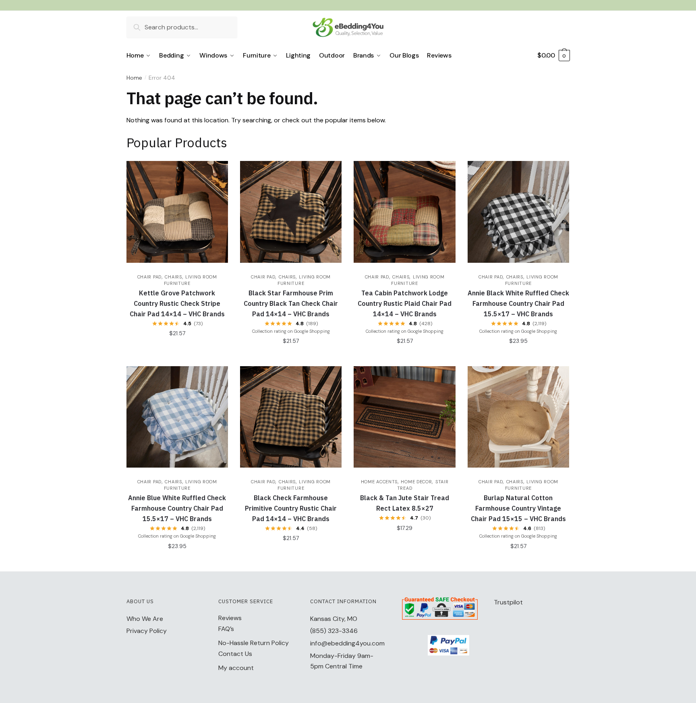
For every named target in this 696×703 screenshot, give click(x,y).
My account (236, 668)
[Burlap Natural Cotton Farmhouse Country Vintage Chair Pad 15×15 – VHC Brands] (518, 417)
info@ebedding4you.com (347, 643)
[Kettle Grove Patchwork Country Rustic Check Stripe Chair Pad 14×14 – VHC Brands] (177, 211)
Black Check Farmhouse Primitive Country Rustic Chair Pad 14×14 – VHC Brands (291, 508)
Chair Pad (149, 277)
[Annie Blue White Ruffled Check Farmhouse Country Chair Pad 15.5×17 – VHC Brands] (177, 417)
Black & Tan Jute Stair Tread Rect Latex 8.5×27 (404, 503)
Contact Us (235, 653)
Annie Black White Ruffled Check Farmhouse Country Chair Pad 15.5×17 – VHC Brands (518, 303)
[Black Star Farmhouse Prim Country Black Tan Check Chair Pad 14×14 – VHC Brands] (291, 211)
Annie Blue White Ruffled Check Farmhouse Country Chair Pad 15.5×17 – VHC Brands (177, 508)
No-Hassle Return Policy (253, 643)
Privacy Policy (146, 631)
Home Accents (379, 481)
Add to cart (177, 349)
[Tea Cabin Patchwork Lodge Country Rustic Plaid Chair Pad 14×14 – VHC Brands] (404, 211)
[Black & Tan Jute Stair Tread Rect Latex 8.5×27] (404, 417)
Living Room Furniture (190, 485)
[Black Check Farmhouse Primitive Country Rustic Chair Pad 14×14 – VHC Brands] (291, 417)
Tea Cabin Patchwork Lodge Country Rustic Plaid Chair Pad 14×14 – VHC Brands (405, 303)
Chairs (173, 277)
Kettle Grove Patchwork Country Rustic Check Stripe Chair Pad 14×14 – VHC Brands (177, 303)
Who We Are (144, 618)
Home (134, 77)
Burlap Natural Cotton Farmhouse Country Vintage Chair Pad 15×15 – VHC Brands (518, 508)
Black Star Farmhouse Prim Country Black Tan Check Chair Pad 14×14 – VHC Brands (291, 303)
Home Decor (416, 481)
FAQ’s (226, 629)
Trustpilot (508, 602)
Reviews (230, 618)
